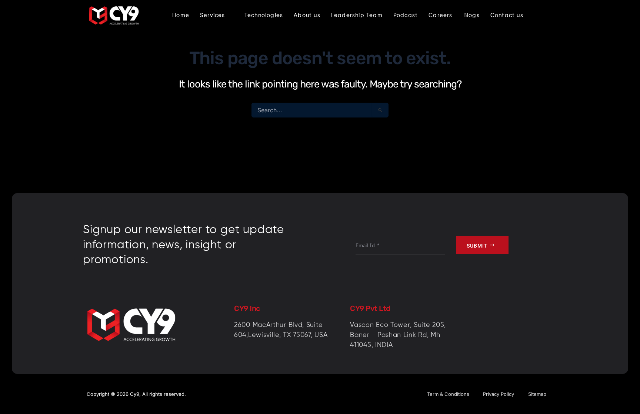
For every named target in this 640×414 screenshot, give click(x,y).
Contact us (506, 15)
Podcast (405, 15)
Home (180, 15)
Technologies (263, 15)
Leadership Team (357, 15)
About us (307, 15)
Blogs (471, 15)
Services (212, 15)
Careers (440, 15)
